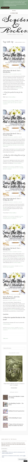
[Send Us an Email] (11, 13)
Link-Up (4, 101)
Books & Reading (11, 100)
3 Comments (13, 218)
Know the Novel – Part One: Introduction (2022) (11, 297)
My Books (8, 101)
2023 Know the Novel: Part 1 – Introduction (12, 249)
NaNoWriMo (14, 328)
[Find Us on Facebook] (13, 13)
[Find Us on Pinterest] (17, 13)
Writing (12, 102)
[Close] (27, 1)
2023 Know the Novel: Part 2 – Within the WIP (12, 199)
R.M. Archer (18, 251)
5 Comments (11, 267)
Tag (20, 217)
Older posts (5, 338)
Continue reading (12, 96)
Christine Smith (18, 87)
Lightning (20, 100)
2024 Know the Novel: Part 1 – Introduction (12, 71)
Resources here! (5, 7)
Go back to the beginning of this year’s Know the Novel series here (14, 145)
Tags (20, 101)
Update (8, 102)
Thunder (5, 102)
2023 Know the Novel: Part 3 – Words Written (12, 134)
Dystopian (20, 166)
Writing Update (18, 102)
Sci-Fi (18, 101)
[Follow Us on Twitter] (15, 13)
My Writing (13, 101)
